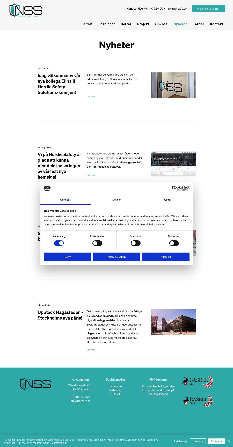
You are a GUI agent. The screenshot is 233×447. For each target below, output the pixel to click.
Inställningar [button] (180, 441)
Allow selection (116, 256)
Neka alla (198, 441)
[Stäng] (229, 441)
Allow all (166, 256)
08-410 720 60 (153, 8)
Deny (67, 256)
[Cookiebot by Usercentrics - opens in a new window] (175, 188)
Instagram (115, 390)
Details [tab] (116, 199)
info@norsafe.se (176, 8)
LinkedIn (115, 394)
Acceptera (216, 441)
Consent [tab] (65, 199)
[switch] (97, 243)
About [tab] (167, 199)
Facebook (116, 386)
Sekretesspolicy (59, 442)
